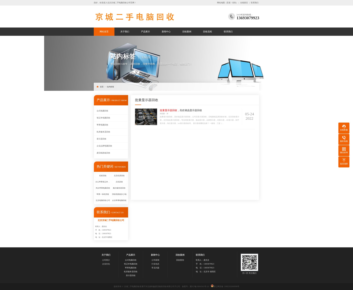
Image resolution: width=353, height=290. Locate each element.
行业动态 (155, 264)
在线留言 (244, 3)
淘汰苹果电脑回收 (103, 188)
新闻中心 (166, 31)
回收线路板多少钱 (119, 194)
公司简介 (106, 260)
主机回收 (119, 182)
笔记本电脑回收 (103, 118)
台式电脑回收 (102, 111)
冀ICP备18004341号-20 (199, 286)
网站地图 (221, 3)
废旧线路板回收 (103, 153)
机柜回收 (102, 176)
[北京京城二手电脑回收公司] (134, 16)
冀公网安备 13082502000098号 (226, 286)
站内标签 (110, 87)
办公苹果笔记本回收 (102, 182)
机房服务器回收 (103, 132)
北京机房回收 (119, 176)
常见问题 (155, 268)
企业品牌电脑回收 (104, 146)
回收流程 (207, 31)
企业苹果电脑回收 (119, 200)
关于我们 (124, 31)
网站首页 (104, 31)
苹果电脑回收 (102, 125)
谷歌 (234, 3)
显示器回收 (101, 139)
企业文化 (106, 264)
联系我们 (255, 3)
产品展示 (145, 31)
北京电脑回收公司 (103, 200)
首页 (102, 87)
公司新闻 (155, 260)
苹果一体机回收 (103, 194)
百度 (229, 3)
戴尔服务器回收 (119, 188)
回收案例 (186, 31)
